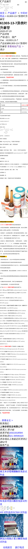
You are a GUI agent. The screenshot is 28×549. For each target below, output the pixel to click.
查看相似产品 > (15, 46)
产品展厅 (12, 13)
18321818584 (16, 433)
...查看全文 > (6, 420)
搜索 (18, 4)
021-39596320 (16, 436)
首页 (2, 13)
